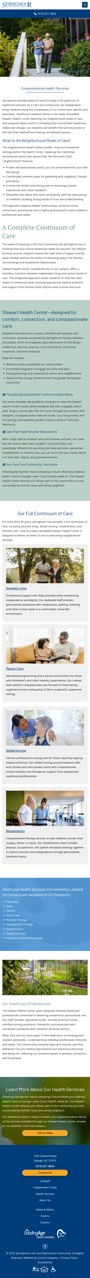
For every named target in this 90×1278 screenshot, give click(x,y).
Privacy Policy (69, 1257)
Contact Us (45, 1172)
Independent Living (45, 1187)
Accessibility (45, 1262)
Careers (45, 1222)
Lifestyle (45, 1181)
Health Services (45, 1194)
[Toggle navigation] (85, 5)
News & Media (45, 1209)
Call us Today (45, 1133)
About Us (45, 1200)
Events (45, 1216)
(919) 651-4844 (46, 13)
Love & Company (47, 1257)
